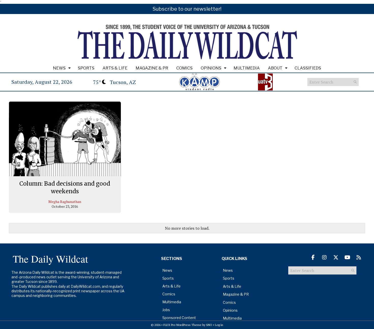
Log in (219, 325)
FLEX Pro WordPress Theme (182, 325)
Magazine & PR (152, 68)
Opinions (211, 68)
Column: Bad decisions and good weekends (64, 187)
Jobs (166, 310)
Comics (184, 68)
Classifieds (308, 68)
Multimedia (247, 68)
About (275, 68)
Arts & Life (115, 68)
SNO (209, 325)
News (59, 68)
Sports (86, 68)
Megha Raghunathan (64, 201)
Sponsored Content (179, 318)
